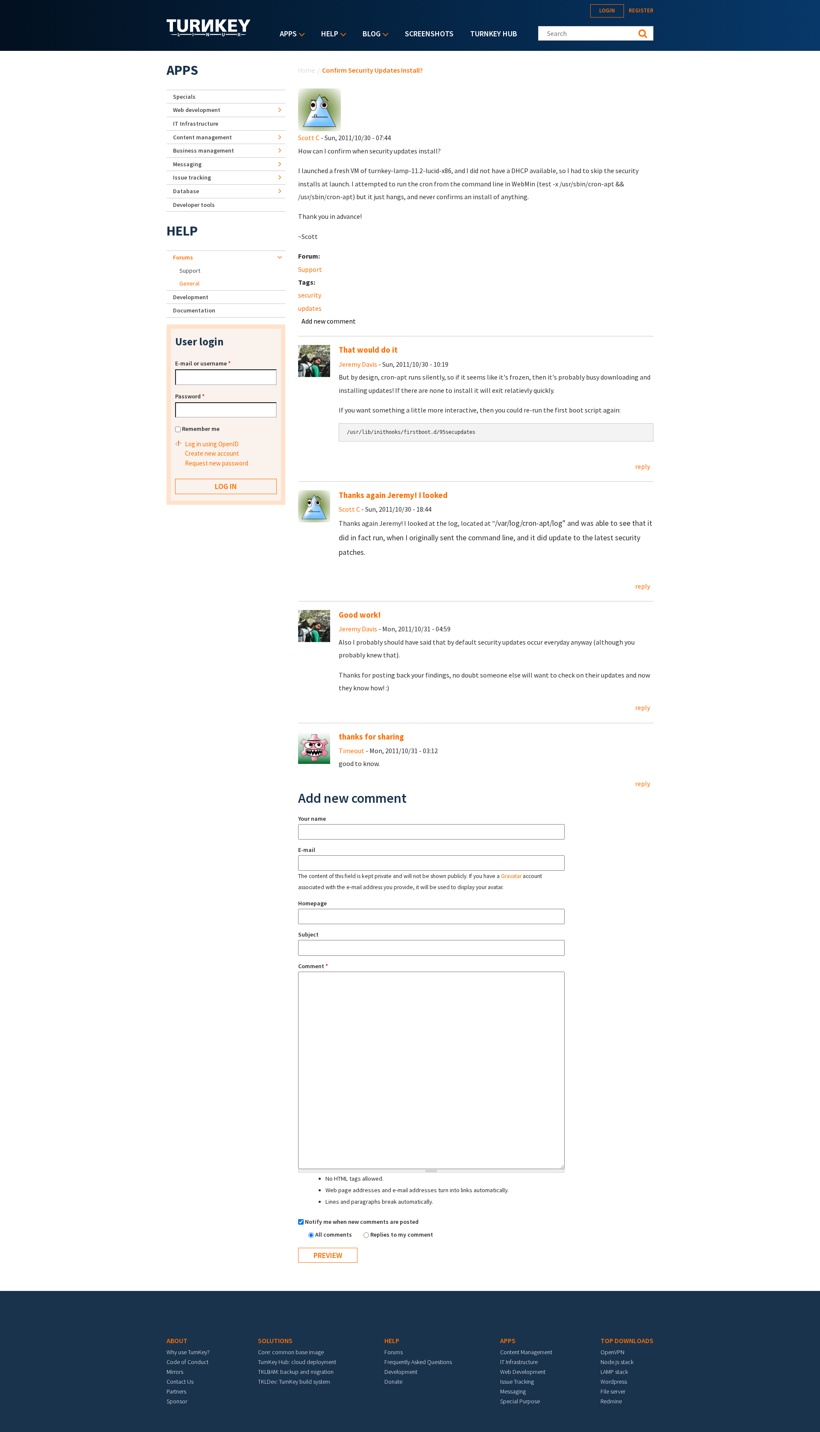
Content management (202, 137)
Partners (176, 1391)
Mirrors (175, 1372)
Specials (184, 96)
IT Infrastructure (195, 123)
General (189, 283)
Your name (312, 818)
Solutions (275, 1340)
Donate (393, 1381)
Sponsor (177, 1401)
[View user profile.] (319, 109)
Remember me (201, 429)
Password (190, 396)
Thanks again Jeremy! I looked (393, 495)
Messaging (187, 164)
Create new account (212, 453)
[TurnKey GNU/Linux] (209, 33)
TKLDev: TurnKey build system (294, 1381)
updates (310, 308)
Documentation (194, 310)
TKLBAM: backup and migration (296, 1372)
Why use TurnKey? (188, 1352)
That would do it (368, 350)
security (309, 295)
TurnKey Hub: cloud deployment (297, 1362)
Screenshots (429, 33)
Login (607, 10)
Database (186, 191)
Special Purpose (520, 1401)
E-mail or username (203, 363)
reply (642, 466)
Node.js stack (616, 1362)
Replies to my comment (401, 1234)
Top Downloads (626, 1340)
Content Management (526, 1352)
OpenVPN (612, 1352)
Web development (196, 110)
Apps (286, 34)
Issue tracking (192, 177)
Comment (313, 966)
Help (327, 34)
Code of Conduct (187, 1362)
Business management (203, 150)
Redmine (611, 1401)
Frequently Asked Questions (418, 1362)
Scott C (308, 137)
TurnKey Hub (493, 33)
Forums (183, 257)
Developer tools (194, 205)
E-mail (306, 849)
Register (641, 10)
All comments (334, 1234)
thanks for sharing (371, 737)
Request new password (216, 463)
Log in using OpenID (212, 444)
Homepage (312, 903)
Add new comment (329, 321)
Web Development (522, 1372)
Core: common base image (291, 1352)
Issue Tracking (517, 1381)
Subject (308, 934)
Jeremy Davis (358, 364)
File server (612, 1391)
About (177, 1340)
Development (190, 297)
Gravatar (511, 876)
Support (310, 269)
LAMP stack (614, 1372)
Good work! (360, 615)
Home (306, 70)
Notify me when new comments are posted (362, 1222)
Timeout (351, 750)
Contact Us (180, 1381)
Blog (369, 34)
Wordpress (613, 1381)
